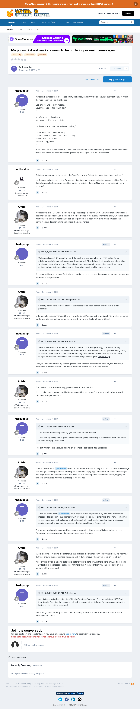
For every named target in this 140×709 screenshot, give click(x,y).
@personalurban (22, 193)
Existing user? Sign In (108, 13)
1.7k (23, 190)
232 (23, 228)
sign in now (71, 634)
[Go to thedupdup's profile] (14, 69)
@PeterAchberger (22, 230)
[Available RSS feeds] (132, 684)
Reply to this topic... (35, 645)
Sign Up (128, 13)
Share (103, 69)
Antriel (22, 206)
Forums (9, 29)
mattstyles (22, 169)
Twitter (34, 22)
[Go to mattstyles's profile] (22, 179)
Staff (20, 29)
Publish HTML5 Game (74, 22)
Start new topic (92, 79)
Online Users (32, 29)
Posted (47, 91)
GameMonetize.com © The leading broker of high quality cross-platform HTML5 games (68, 4)
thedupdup (26, 67)
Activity (23, 22)
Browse (11, 22)
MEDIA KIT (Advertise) (51, 22)
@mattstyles (61, 469)
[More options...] (115, 91)
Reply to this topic (117, 79)
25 (22, 112)
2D (39, 70)
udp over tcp (83, 222)
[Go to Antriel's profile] (22, 216)
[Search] (131, 22)
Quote (44, 160)
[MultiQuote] (37, 160)
